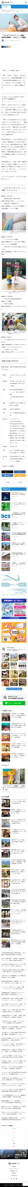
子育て (6, 7)
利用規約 (14, 1166)
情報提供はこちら (14, 1171)
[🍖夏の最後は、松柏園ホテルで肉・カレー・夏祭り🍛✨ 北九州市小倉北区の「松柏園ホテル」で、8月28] (5, 682)
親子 (14, 1146)
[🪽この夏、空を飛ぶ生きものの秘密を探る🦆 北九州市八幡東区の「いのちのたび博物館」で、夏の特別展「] (22, 682)
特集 (14, 1143)
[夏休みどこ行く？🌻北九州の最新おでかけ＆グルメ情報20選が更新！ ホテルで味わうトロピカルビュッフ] (22, 665)
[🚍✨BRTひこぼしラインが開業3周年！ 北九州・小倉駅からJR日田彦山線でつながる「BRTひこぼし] (22, 657)
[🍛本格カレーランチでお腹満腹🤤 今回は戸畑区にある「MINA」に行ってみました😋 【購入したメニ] (22, 674)
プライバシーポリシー (14, 1168)
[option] (7, 1154)
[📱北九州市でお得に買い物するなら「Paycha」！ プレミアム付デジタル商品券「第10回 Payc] (14, 665)
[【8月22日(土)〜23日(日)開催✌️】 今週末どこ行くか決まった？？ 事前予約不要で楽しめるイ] (14, 657)
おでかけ (14, 1128)
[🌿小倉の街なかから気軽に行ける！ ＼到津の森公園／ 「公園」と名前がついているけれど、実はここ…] (5, 657)
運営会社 (14, 1173)
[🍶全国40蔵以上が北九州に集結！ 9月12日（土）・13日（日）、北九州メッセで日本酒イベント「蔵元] (14, 674)
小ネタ (14, 1137)
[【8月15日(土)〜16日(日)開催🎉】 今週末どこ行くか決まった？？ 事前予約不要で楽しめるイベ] (5, 674)
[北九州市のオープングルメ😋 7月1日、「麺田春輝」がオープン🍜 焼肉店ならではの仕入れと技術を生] (5, 665)
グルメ (14, 1131)
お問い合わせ (14, 1175)
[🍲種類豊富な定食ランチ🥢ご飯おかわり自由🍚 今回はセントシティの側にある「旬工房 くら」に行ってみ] (14, 682)
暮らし (14, 1140)
